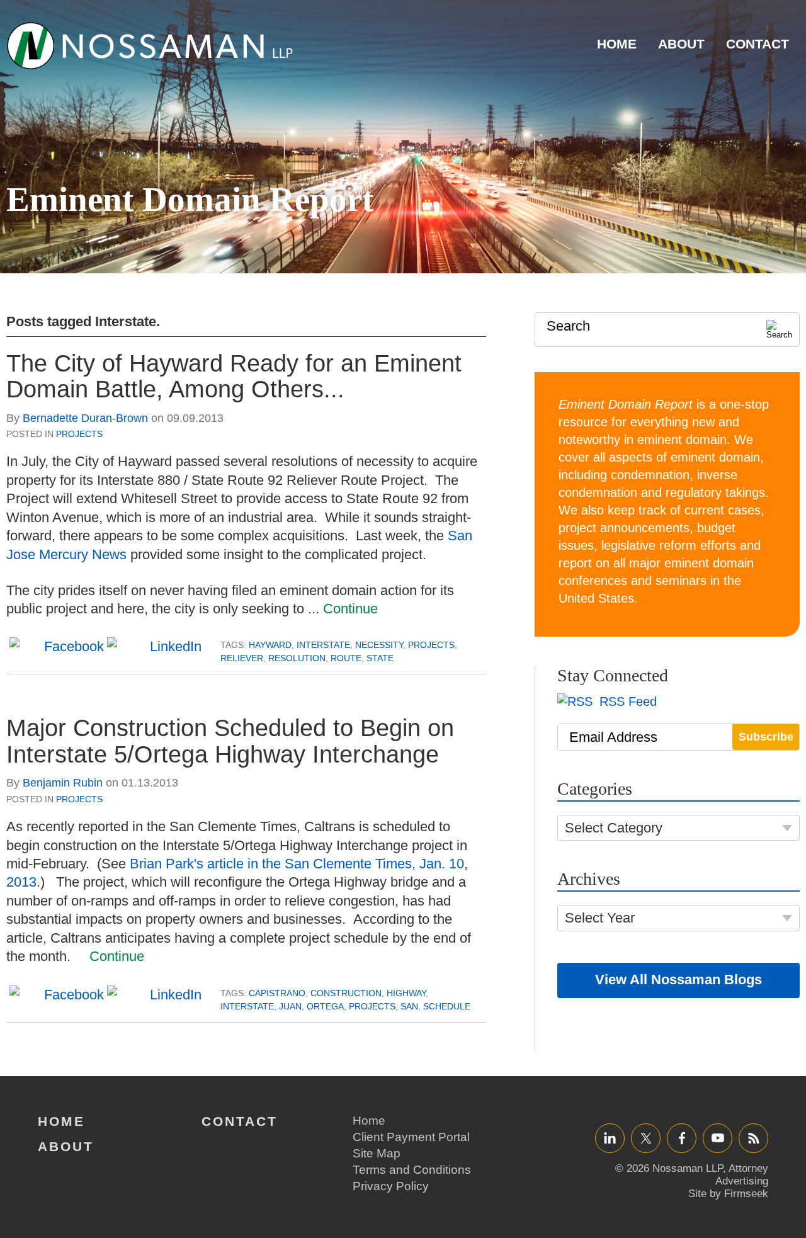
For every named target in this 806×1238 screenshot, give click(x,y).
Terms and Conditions (412, 1169)
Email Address (613, 737)
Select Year (600, 918)
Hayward (270, 645)
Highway (406, 993)
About (681, 44)
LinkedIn (610, 1138)
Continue (350, 608)
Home (617, 44)
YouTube (717, 1138)
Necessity (379, 645)
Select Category (613, 828)
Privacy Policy (391, 1186)
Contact (757, 44)
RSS (753, 1138)
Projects (79, 434)
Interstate (323, 645)
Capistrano (277, 993)
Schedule (446, 1006)
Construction (346, 993)
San (409, 1006)
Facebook (681, 1138)
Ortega (325, 1006)
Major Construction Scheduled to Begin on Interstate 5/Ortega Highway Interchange (230, 741)
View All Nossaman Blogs (678, 979)
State (380, 658)
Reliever (241, 658)
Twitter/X (646, 1138)
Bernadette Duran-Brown (85, 418)
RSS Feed (626, 701)
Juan (290, 1006)
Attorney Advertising (741, 1174)
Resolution (297, 658)
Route (346, 658)
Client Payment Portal (411, 1137)
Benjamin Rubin (63, 782)
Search (568, 326)
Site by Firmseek (728, 1194)
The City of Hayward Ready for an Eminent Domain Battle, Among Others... (234, 376)
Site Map (376, 1153)
